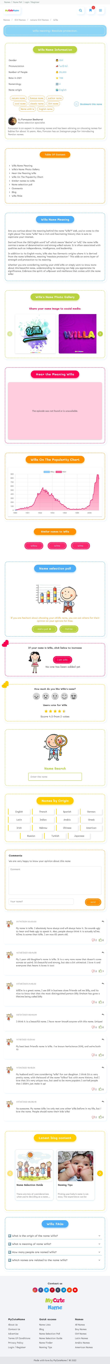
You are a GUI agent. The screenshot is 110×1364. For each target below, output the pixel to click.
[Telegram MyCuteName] (63, 1290)
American (91, 827)
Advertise (13, 1333)
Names (7, 2)
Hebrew (43, 827)
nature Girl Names (39, 19)
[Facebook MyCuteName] (40, 1290)
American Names (84, 1347)
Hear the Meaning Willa (23, 173)
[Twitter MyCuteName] (46, 1290)
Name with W (27, 109)
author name (55, 98)
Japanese (79, 835)
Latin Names (81, 1338)
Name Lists (45, 1324)
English (19, 811)
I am (62, 659)
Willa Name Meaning (21, 165)
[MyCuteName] (12, 10)
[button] (9, 333)
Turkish (55, 835)
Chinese (67, 827)
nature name (18, 98)
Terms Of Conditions (19, 1338)
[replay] (102, 921)
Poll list (69, 629)
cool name (20, 103)
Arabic (67, 819)
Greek (91, 819)
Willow (34, 545)
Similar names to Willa (23, 180)
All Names (80, 1324)
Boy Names (81, 1329)
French (43, 811)
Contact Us (14, 1329)
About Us (13, 1324)
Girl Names (20, 19)
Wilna (80, 545)
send (93, 902)
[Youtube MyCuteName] (75, 1290)
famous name (36, 98)
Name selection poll (21, 184)
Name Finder (46, 1342)
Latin (19, 819)
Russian (31, 835)
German (91, 811)
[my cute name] (55, 1303)
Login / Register (31, 2)
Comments (17, 188)
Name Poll (17, 2)
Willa (55, 19)
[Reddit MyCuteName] (69, 1290)
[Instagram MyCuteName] (35, 1290)
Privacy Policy (15, 1342)
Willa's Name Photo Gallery (25, 169)
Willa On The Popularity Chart (27, 176)
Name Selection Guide (50, 1338)
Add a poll (43, 629)
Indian (43, 819)
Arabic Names (82, 1342)
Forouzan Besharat (32, 119)
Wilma (57, 545)
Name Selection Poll (49, 1333)
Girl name (53, 103)
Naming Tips (45, 1347)
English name (45, 109)
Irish (19, 827)
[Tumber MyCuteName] (57, 1290)
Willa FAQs (16, 195)
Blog (13, 192)
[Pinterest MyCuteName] (52, 1290)
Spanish (67, 811)
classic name (37, 103)
